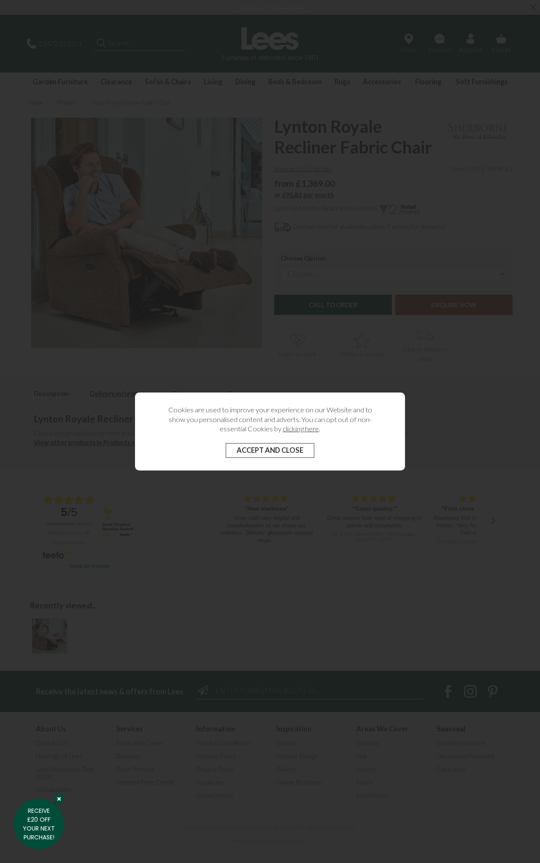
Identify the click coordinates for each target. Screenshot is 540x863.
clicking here (301, 429)
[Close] (59, 799)
